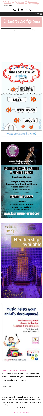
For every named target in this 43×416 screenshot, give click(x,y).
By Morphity (18, 412)
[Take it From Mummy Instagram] (22, 9)
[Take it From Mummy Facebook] (18, 9)
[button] (37, 14)
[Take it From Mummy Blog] (14, 9)
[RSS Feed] (30, 9)
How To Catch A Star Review (14, 370)
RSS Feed (26, 412)
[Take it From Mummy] (21, 5)
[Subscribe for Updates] (21, 26)
